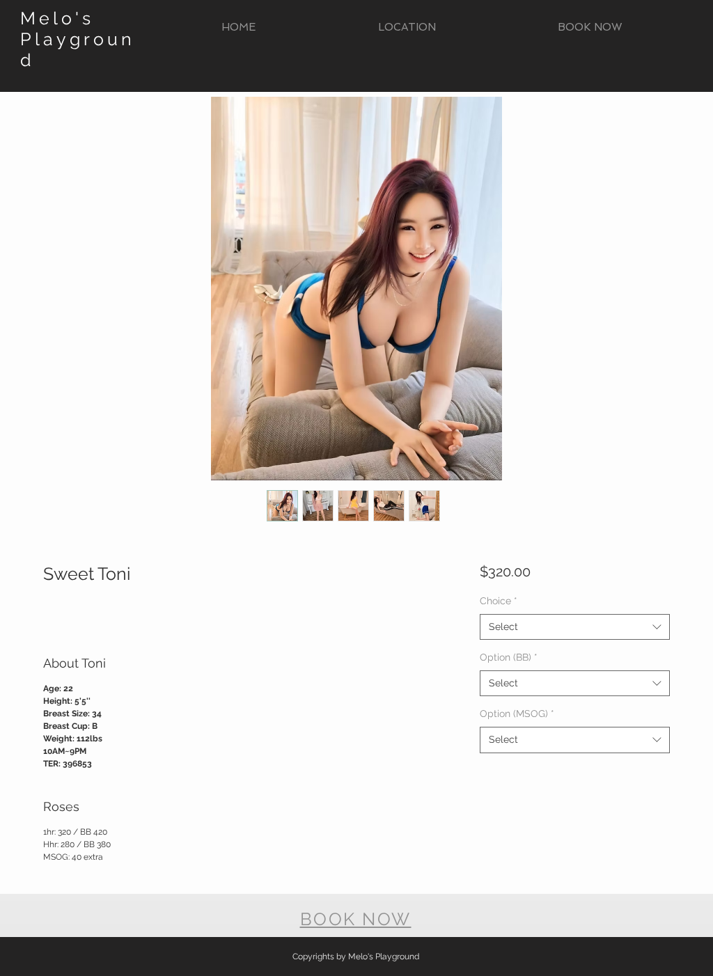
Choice (498, 600)
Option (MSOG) (517, 713)
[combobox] (575, 627)
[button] (406, 27)
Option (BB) (509, 657)
